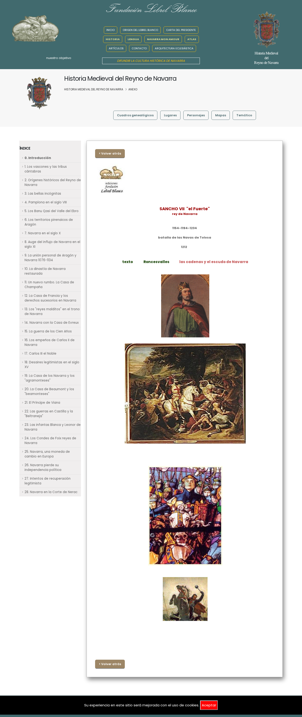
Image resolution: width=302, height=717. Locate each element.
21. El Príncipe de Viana (42, 402)
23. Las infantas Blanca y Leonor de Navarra (53, 427)
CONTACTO (139, 48)
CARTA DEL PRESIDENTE (181, 30)
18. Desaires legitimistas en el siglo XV (52, 364)
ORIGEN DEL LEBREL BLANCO (140, 30)
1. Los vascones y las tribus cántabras (46, 169)
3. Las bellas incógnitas (43, 193)
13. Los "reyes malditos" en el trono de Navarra (52, 311)
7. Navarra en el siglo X (43, 233)
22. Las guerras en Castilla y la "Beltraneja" (49, 413)
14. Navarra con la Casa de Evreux (52, 322)
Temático (244, 115)
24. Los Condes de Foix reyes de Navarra (50, 440)
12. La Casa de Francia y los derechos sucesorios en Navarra (50, 298)
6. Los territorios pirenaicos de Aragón (49, 222)
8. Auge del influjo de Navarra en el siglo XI (52, 244)
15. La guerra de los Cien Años (48, 331)
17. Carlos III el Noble (40, 353)
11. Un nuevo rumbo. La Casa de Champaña (49, 284)
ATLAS (191, 39)
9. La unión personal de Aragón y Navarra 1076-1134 (50, 257)
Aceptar (209, 705)
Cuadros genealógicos (135, 115)
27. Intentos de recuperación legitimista (48, 481)
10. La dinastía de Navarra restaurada (45, 271)
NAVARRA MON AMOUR (163, 39)
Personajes (196, 115)
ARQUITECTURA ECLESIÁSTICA (174, 48)
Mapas (220, 115)
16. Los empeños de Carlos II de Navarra (50, 342)
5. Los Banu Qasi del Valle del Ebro (52, 211)
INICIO (110, 30)
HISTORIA (113, 39)
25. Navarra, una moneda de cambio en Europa (47, 454)
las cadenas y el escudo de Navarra (213, 261)
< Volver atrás (110, 153)
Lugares (170, 115)
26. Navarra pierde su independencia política (43, 467)
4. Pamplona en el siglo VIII (46, 202)
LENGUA (133, 39)
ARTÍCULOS (116, 48)
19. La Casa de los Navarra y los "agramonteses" (50, 378)
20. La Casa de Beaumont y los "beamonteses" (49, 391)
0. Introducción (38, 158)
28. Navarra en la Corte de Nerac (51, 492)
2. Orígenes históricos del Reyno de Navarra (53, 182)
